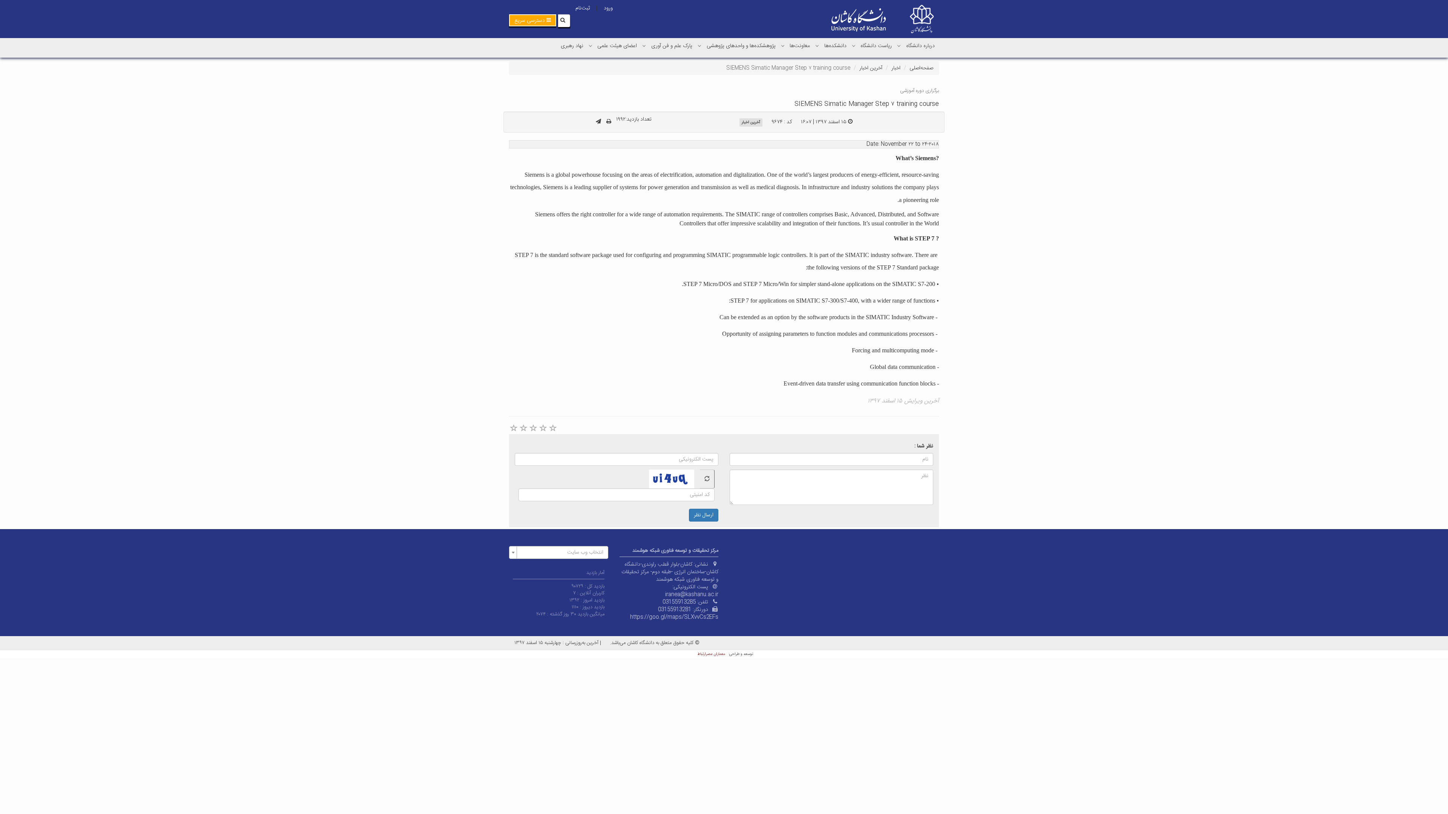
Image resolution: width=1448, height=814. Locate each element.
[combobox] (558, 552)
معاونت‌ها (800, 45)
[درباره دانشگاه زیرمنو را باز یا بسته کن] (899, 45)
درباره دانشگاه (920, 45)
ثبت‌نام (582, 8)
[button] (532, 20)
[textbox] (560, 552)
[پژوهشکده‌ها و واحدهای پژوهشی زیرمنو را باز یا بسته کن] (699, 45)
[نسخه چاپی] (608, 122)
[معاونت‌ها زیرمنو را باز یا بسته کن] (782, 45)
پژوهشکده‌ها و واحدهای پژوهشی (741, 45)
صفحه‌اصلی (921, 68)
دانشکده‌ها (835, 45)
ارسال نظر (703, 515)
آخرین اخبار (870, 68)
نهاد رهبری (572, 45)
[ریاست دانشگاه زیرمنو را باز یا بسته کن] (853, 45)
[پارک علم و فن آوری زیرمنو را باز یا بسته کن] (644, 45)
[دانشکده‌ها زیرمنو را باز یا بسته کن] (817, 45)
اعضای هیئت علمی (617, 45)
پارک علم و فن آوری (671, 45)
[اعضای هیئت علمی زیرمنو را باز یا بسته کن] (590, 45)
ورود (608, 8)
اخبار (895, 68)
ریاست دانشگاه (876, 45)
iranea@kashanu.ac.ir (691, 594)
